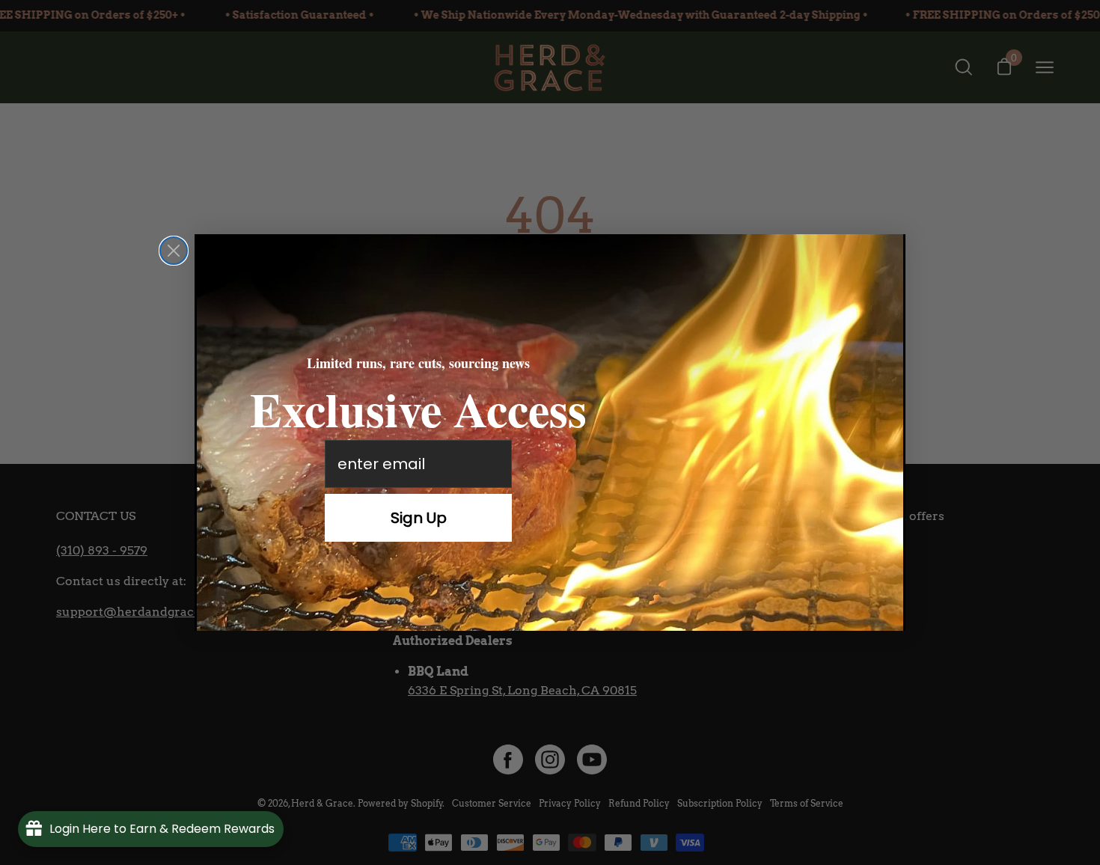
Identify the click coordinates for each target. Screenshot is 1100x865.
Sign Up (419, 517)
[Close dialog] (173, 250)
